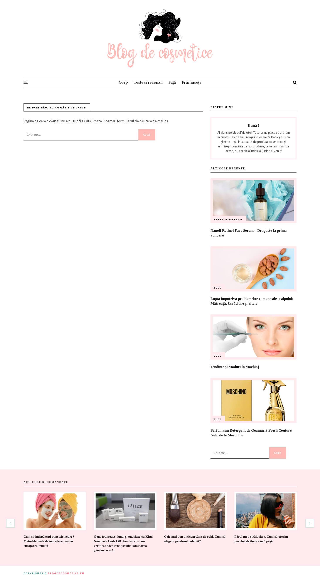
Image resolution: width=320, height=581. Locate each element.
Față (172, 82)
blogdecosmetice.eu (66, 573)
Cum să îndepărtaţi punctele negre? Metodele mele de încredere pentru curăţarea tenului (49, 541)
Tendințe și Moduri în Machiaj (235, 367)
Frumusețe (192, 82)
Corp (123, 82)
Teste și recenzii (148, 82)
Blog (218, 287)
